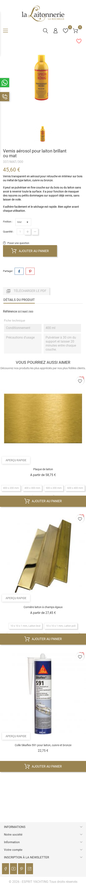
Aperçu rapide (16, 460)
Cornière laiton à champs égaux (43, 607)
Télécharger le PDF (26, 291)
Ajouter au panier (33, 251)
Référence (10, 311)
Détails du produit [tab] (19, 300)
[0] (65, 30)
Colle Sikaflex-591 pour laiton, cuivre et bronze (43, 745)
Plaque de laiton (43, 469)
